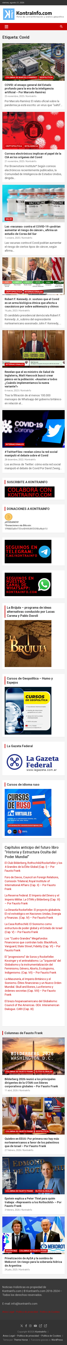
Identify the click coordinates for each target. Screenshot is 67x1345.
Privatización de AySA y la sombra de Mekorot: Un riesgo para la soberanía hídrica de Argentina (33, 1262)
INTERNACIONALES (33, 292)
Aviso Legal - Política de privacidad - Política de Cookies (31, 1311)
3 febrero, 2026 (12, 1210)
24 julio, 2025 (11, 1269)
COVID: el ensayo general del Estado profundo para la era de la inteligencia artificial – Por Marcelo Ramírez (29, 88)
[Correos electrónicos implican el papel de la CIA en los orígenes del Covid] (33, 130)
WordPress (57, 1339)
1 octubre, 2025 (12, 238)
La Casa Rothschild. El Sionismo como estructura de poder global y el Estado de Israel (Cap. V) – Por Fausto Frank (33, 927)
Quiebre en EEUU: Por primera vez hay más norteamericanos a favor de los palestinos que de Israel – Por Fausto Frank (32, 1142)
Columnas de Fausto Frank (24, 1033)
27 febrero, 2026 (13, 1150)
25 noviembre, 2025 (14, 96)
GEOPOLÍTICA (46, 77)
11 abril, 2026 (11, 1090)
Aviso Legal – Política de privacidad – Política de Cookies (32, 1335)
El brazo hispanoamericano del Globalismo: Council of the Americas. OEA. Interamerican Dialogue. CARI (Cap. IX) (32, 1005)
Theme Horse (21, 1339)
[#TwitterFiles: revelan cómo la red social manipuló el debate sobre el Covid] (33, 429)
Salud (9, 219)
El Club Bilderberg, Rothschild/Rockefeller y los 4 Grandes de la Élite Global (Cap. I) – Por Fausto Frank (33, 866)
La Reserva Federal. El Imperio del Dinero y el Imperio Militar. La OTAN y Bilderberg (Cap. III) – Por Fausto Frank (32, 899)
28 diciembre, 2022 (14, 459)
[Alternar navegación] (6, 26)
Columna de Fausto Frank (19, 1072)
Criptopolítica (14, 146)
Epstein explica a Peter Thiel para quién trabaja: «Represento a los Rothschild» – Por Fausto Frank (33, 1202)
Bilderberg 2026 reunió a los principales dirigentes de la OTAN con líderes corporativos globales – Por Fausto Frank (31, 1082)
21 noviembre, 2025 (14, 161)
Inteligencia (31, 146)
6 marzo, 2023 (12, 390)
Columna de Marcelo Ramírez (21, 77)
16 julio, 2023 (11, 310)
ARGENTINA (11, 1251)
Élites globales (44, 1072)
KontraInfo (31, 96)
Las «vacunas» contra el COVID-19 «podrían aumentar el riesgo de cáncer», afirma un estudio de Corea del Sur (32, 230)
